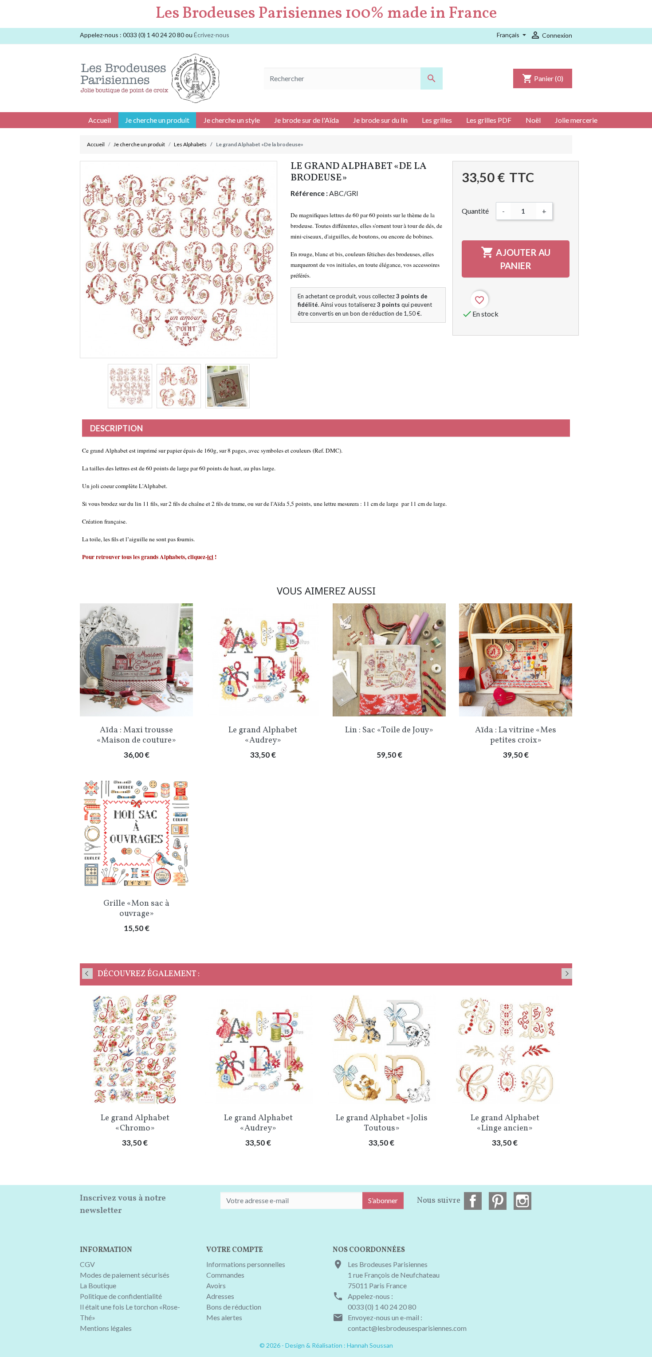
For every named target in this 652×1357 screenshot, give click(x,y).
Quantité (475, 211)
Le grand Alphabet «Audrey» (262, 735)
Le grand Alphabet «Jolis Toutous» (382, 1123)
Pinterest (498, 1201)
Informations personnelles (245, 1264)
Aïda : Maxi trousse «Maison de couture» (136, 735)
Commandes (225, 1275)
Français (509, 35)
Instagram (522, 1201)
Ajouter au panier (515, 258)
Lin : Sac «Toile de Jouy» (389, 730)
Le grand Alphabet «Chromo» (135, 1123)
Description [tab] (116, 428)
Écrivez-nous (211, 35)
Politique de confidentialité (121, 1296)
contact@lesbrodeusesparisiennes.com (407, 1328)
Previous (87, 973)
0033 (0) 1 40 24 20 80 (382, 1306)
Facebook (473, 1201)
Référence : (309, 193)
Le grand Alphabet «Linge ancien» (505, 1123)
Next (567, 973)
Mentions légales (106, 1328)
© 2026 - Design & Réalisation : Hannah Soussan (326, 1345)
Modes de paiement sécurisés (124, 1275)
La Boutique (98, 1285)
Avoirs (216, 1285)
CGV (87, 1264)
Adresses (220, 1296)
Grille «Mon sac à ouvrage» (136, 908)
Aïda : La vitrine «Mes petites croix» (515, 735)
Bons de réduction (233, 1306)
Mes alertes (224, 1317)
